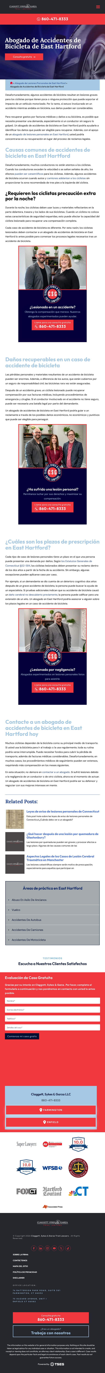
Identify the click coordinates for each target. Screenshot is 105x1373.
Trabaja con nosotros (51, 1333)
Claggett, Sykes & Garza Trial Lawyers (50, 1236)
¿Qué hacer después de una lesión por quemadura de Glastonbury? (62, 835)
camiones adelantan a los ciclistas (66, 178)
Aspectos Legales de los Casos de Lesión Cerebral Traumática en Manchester (60, 858)
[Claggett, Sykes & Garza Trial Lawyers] (23, 7)
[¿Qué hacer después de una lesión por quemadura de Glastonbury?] (14, 841)
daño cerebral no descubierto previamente (33, 594)
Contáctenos (20, 1260)
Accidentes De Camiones (27, 930)
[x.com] (61, 1248)
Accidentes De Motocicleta (29, 940)
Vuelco (16, 910)
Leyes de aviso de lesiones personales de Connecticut (63, 811)
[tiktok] (68, 1248)
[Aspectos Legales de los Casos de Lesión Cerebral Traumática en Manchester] (14, 864)
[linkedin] (40, 1248)
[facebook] (34, 1248)
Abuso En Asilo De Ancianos (29, 900)
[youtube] (54, 1248)
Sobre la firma (20, 1254)
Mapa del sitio (20, 1266)
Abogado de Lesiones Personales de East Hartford (40, 83)
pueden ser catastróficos (29, 174)
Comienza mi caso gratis (22, 1036)
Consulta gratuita (22, 56)
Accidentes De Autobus (26, 920)
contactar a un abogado (56, 772)
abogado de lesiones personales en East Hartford (40, 134)
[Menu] (98, 7)
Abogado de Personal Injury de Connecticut (11, 83)
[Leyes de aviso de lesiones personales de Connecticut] (14, 819)
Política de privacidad (25, 1272)
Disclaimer (18, 1278)
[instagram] (47, 1248)
